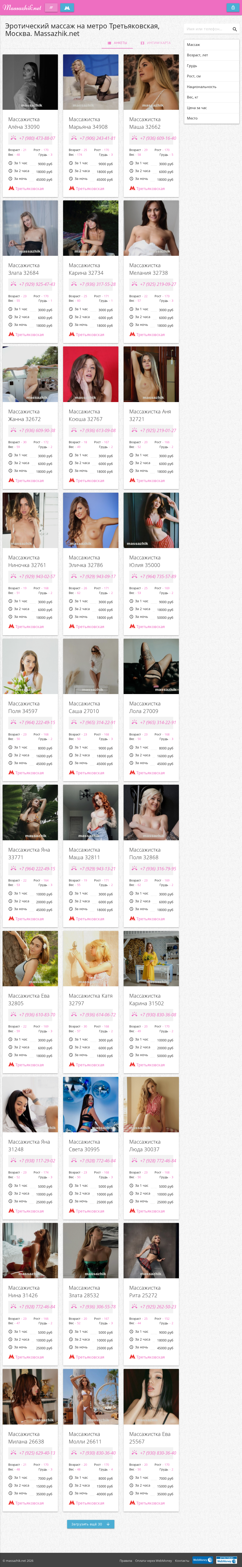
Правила (126, 1560)
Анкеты (117, 42)
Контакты (182, 1560)
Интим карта (155, 42)
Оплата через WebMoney (153, 1560)
